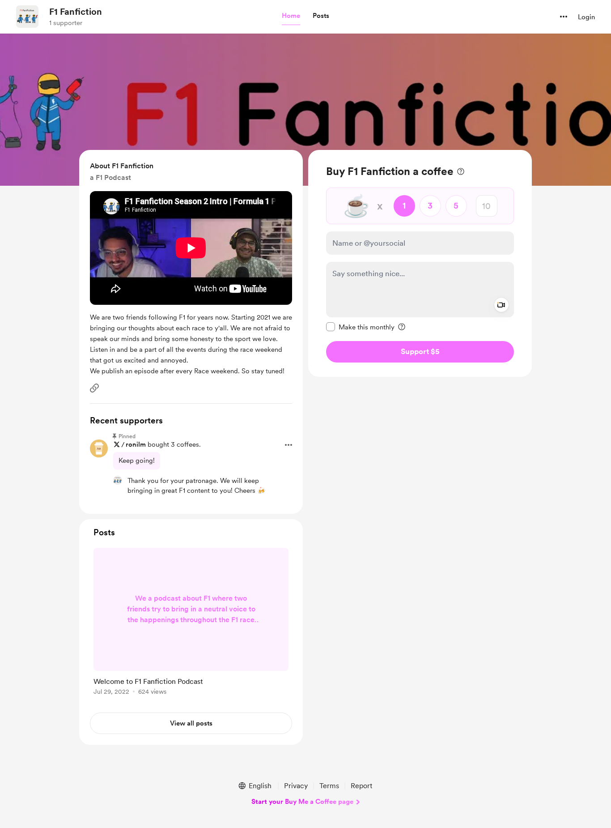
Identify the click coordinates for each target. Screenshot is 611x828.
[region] (420, 263)
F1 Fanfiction (75, 11)
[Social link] (94, 388)
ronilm (136, 444)
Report (361, 785)
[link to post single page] (191, 623)
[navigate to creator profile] (27, 16)
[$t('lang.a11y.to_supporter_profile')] (117, 480)
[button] (291, 16)
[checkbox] (360, 327)
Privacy (296, 785)
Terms (329, 785)
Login (586, 17)
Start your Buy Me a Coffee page (302, 802)
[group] (191, 623)
